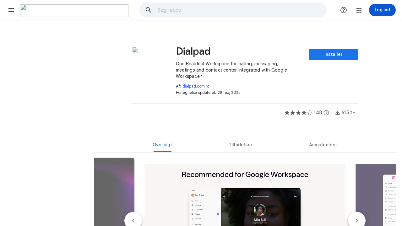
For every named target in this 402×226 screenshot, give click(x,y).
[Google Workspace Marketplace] (74, 10)
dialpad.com (195, 86)
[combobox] (241, 10)
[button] (11, 10)
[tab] (162, 144)
